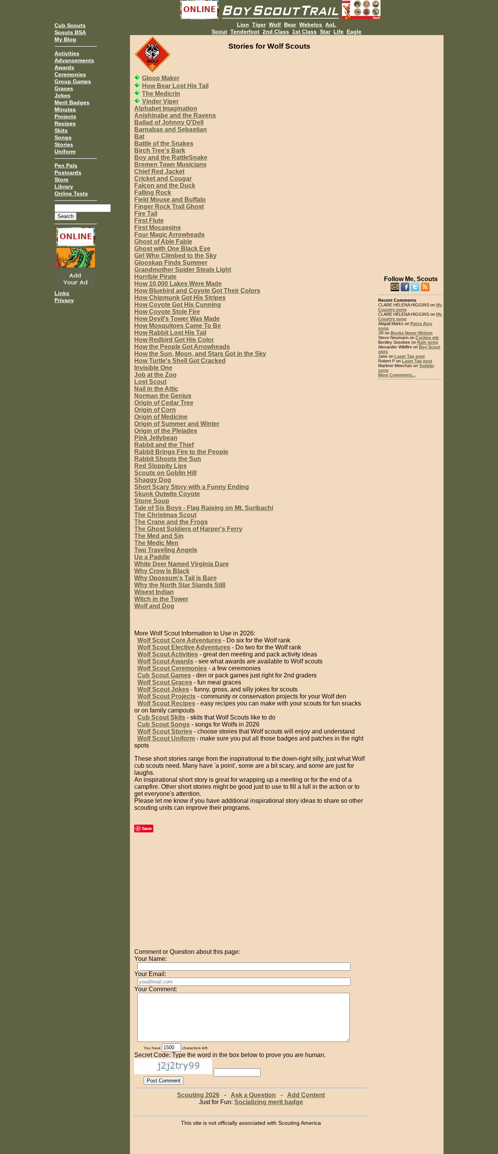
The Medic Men (156, 543)
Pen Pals (65, 165)
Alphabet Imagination (165, 108)
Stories (63, 144)
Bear (290, 24)
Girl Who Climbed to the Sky (175, 255)
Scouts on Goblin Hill (165, 473)
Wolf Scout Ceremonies (172, 668)
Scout (219, 31)
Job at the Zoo (155, 374)
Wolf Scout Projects (166, 696)
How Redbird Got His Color (174, 339)
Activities (66, 53)
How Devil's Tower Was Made (177, 318)
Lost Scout (150, 381)
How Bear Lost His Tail (175, 86)
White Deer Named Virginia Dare (181, 564)
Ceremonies (70, 74)
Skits (61, 130)
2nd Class (276, 31)
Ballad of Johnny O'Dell (168, 122)
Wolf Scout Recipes (166, 703)
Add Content (306, 1095)
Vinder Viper (160, 101)
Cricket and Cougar (163, 178)
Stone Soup (151, 501)
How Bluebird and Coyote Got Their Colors (197, 290)
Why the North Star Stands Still (179, 585)
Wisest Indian (154, 592)
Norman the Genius (162, 395)
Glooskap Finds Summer (170, 262)
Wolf (275, 24)
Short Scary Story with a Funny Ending (191, 487)
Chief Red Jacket (159, 171)
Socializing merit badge (268, 1102)
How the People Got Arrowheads (182, 346)
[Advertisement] (410, 152)
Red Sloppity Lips (160, 466)
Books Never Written (412, 333)
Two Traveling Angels (165, 550)
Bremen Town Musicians (170, 164)
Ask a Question (253, 1095)
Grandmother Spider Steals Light (182, 269)
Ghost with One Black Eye (172, 248)
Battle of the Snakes (163, 143)
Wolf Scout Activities (167, 654)
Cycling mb (427, 337)
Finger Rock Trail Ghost (169, 206)
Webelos (310, 24)
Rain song (427, 342)
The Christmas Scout (165, 515)
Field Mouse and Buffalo (170, 199)
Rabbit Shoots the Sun (167, 459)
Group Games (72, 81)
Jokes (62, 95)
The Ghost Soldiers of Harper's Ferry (188, 529)
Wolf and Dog (154, 606)
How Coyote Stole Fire (167, 311)
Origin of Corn (155, 409)
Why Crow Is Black (161, 571)
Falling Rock (152, 192)
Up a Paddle (152, 557)
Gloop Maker (160, 78)
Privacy (64, 300)
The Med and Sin (159, 536)
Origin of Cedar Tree (163, 402)
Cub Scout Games (164, 675)
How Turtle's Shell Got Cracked (180, 360)
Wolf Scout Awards (165, 661)
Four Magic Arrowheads (169, 234)
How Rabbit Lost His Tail (170, 332)
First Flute (149, 220)
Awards (64, 67)
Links (61, 293)
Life (338, 31)
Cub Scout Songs (163, 724)
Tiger (259, 24)
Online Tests (71, 193)
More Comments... (397, 375)
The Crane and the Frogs (171, 522)
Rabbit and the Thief (164, 445)
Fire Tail (145, 213)
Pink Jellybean (155, 438)
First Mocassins (157, 227)
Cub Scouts (70, 25)
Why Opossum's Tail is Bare (175, 578)
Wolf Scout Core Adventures (179, 640)
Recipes (65, 123)
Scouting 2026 (198, 1095)
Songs (63, 137)
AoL (330, 24)
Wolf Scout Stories (164, 731)
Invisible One (153, 367)
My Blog (65, 39)
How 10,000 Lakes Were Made (178, 283)
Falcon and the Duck (164, 185)
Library (63, 186)
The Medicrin (161, 93)
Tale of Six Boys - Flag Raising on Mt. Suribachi (203, 508)
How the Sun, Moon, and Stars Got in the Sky (200, 353)
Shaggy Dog (152, 480)
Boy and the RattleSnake (170, 157)
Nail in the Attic (156, 388)
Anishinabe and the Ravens (175, 115)
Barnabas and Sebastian (170, 129)
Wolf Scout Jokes (163, 689)
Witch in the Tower (161, 599)
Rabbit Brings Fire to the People (181, 452)
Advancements (74, 60)
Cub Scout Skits (161, 717)
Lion (243, 24)
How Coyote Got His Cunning (177, 304)
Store (61, 179)
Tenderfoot (245, 31)
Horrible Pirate (155, 276)
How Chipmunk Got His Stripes (180, 297)
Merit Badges (71, 102)
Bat (139, 136)
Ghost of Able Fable (163, 241)
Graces (63, 88)
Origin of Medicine (161, 416)
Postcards (67, 172)
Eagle (354, 31)
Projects (65, 116)
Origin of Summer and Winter (176, 423)
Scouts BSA (70, 32)
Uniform (64, 151)
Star (325, 31)
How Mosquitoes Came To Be (177, 325)
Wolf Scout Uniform (166, 738)
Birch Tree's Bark (159, 150)
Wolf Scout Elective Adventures (183, 647)
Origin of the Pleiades (165, 430)
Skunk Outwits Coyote (167, 494)
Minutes (65, 109)
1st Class (304, 31)
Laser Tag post (410, 356)
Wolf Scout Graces (164, 682)
